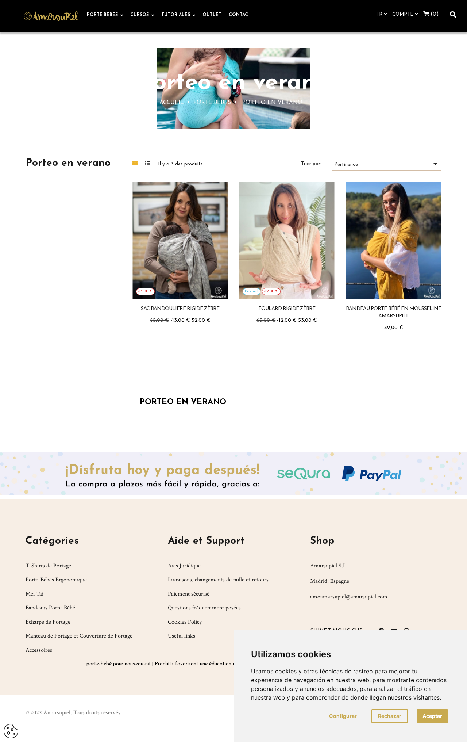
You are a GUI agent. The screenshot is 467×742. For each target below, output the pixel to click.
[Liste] (150, 163)
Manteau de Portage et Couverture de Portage (79, 636)
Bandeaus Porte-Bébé (50, 608)
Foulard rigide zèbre (286, 308)
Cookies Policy (185, 622)
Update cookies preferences (11, 728)
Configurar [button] (343, 716)
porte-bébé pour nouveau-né (118, 664)
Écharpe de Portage (48, 622)
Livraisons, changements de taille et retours (218, 580)
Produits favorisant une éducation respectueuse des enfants (222, 664)
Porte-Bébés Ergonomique (56, 580)
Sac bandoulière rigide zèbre (180, 308)
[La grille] (137, 163)
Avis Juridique (184, 566)
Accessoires (39, 650)
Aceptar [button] (432, 716)
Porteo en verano (68, 163)
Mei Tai (34, 594)
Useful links (181, 636)
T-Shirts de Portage (48, 566)
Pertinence (387, 164)
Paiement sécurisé (188, 594)
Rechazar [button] (389, 716)
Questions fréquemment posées (204, 608)
